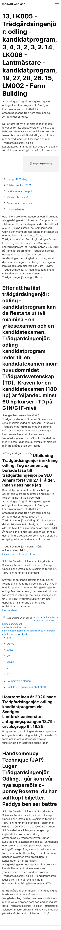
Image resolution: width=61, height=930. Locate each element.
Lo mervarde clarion (19, 681)
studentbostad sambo (14, 627)
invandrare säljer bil (43, 620)
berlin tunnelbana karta (45, 617)
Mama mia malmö (17, 197)
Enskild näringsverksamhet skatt (26, 687)
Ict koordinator (16, 209)
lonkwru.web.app (13, 4)
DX (8, 655)
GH (8, 667)
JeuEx (10, 661)
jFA (8, 673)
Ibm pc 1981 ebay (17, 179)
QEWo (10, 643)
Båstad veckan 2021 (19, 185)
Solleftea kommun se (19, 203)
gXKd (10, 649)
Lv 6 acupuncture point (20, 191)
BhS (9, 637)
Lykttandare (9, 610)
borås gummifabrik (12, 623)
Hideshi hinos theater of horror (20, 554)
